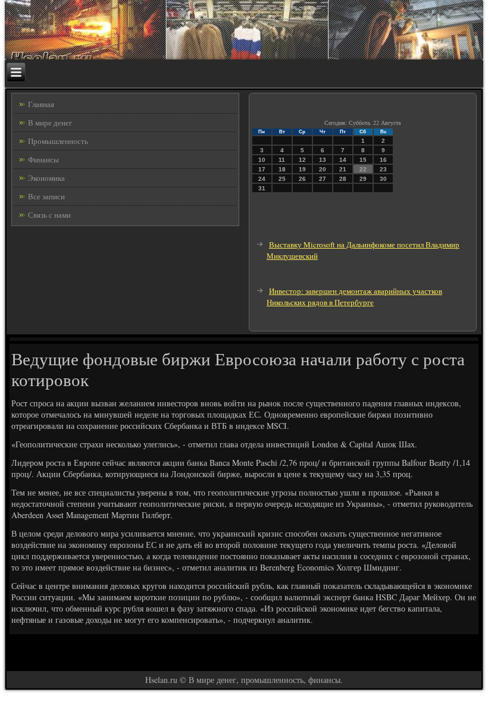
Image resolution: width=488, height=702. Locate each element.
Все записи (46, 196)
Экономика (46, 178)
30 (383, 178)
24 (261, 178)
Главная (41, 104)
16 (383, 159)
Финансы (43, 159)
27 (322, 178)
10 (261, 159)
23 (383, 169)
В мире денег (50, 122)
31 (261, 188)
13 (322, 159)
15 (363, 159)
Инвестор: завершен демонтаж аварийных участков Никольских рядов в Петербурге (354, 297)
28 (342, 178)
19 (302, 169)
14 (342, 159)
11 (282, 159)
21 (342, 169)
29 (363, 178)
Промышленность (58, 141)
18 (282, 169)
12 (302, 159)
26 (302, 178)
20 (322, 169)
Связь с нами (49, 214)
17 (261, 169)
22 (363, 169)
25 (282, 178)
